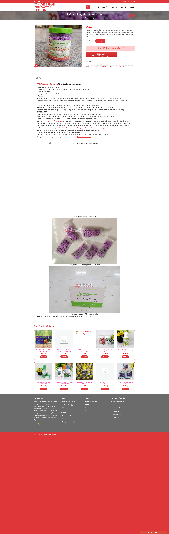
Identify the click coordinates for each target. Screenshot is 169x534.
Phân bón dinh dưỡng (119, 401)
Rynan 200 (122, 66)
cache (87, 405)
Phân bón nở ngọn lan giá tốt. (105, 350)
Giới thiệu (124, 7)
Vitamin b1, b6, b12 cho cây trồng (125, 350)
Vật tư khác (116, 417)
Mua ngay (100, 41)
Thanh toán (126, 1)
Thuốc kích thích (117, 408)
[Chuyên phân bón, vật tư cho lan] (45, 7)
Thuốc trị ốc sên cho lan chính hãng (43, 383)
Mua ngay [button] (43, 356)
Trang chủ (96, 7)
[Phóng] (36, 65)
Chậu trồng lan (117, 411)
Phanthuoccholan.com (84, 137)
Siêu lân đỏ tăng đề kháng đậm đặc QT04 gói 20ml (64, 350)
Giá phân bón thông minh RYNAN (96, 66)
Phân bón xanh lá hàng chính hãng (105, 383)
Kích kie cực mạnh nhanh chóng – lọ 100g (84, 350)
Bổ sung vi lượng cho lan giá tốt (125, 383)
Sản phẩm (105, 7)
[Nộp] (88, 7)
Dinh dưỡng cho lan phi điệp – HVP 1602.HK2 (43, 350)
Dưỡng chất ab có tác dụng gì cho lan (84, 383)
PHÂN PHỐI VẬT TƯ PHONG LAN (52, 121)
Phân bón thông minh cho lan (112, 66)
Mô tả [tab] (38, 78)
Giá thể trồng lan (117, 414)
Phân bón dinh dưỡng (88, 18)
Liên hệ (132, 7)
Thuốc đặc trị (116, 405)
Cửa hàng (132, 1)
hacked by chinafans (91, 402)
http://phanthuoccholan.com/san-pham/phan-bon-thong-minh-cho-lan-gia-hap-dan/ (85, 128)
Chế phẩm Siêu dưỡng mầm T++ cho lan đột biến (64, 383)
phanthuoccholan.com (72, 408)
